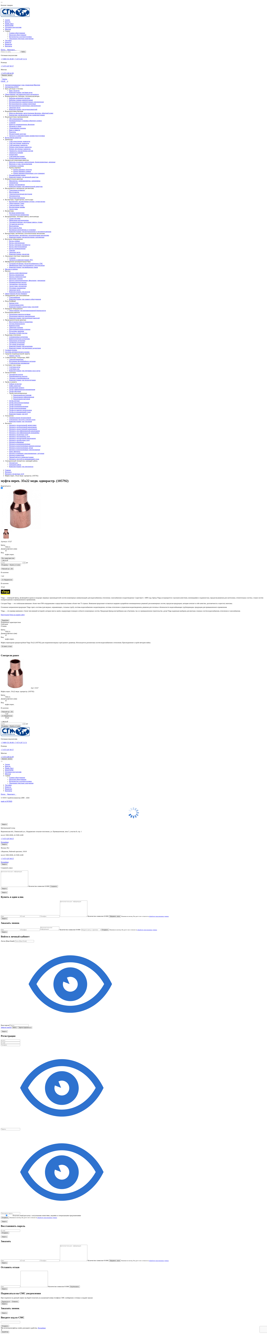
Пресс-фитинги (14, 451)
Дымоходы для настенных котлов (21, 151)
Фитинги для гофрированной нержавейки (24, 433)
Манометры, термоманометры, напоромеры (24, 181)
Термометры (13, 183)
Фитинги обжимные (16, 442)
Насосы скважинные (16, 275)
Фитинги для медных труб (18, 434)
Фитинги (8, 472)
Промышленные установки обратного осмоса (25, 121)
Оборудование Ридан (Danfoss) (16, 293)
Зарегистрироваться (25, 1027)
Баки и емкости (14, 130)
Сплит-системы (14, 218)
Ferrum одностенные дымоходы (20, 147)
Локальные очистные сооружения (21, 38)
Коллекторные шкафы (17, 207)
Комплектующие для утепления (20, 421)
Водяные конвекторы (16, 213)
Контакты (8, 46)
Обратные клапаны (16, 327)
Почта (4, 50)
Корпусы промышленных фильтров (22, 124)
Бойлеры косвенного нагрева (19, 98)
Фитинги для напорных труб (19, 436)
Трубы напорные (15, 404)
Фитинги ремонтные (16, 455)
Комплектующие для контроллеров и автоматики (26, 237)
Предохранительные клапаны (19, 329)
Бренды (7, 22)
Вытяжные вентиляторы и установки (22, 230)
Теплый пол (13, 463)
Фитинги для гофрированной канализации (24, 431)
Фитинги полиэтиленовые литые (21, 448)
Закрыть (4, 824)
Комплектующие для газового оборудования (25, 299)
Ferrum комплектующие (17, 158)
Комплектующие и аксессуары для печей (23, 307)
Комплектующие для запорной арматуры (23, 177)
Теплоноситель (14, 196)
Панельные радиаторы (17, 340)
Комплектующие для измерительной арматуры (26, 186)
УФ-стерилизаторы (16, 119)
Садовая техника (11, 350)
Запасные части (14, 107)
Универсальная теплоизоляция (20, 418)
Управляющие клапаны (17, 128)
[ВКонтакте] (2, 488)
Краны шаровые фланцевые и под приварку (29, 173)
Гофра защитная (15, 386)
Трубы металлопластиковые (19, 403)
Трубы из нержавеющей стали (20, 412)
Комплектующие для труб (18, 414)
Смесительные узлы (16, 205)
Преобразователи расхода (18, 376)
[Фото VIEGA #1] (21, 528)
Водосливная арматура (13, 137)
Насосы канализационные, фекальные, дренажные (27, 280)
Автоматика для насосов (18, 284)
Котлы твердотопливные (18, 247)
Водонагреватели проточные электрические (25, 106)
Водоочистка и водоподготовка (20, 37)
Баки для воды (14, 90)
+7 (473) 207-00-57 (7, 839)
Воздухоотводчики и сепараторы (21, 322)
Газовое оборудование (17, 33)
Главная (8, 470)
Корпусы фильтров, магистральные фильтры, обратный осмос (31, 113)
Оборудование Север (16, 203)
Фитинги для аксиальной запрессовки (22, 425)
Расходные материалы (17, 198)
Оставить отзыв (7, 646)
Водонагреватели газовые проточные (22, 104)
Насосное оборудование (17, 35)
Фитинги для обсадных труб (19, 440)
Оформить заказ (115, 916)
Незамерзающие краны (17, 175)
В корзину (5, 565)
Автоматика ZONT (12, 87)
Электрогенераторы (16, 359)
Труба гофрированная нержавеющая (22, 389)
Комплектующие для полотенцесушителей (24, 318)
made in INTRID (6, 801)
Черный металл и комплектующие (21, 457)
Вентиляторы (14, 226)
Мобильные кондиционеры (19, 220)
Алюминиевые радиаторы (18, 337)
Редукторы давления (16, 331)
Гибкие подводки (15, 384)
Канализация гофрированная (23, 397)
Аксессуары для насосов (18, 286)
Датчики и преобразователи (19, 378)
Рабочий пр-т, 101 (7, 569)
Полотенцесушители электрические (22, 316)
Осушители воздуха (16, 224)
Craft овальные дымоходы (18, 145)
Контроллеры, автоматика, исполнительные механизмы (29, 235)
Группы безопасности (17, 324)
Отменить (15, 1301)
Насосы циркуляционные (18, 273)
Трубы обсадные (15, 391)
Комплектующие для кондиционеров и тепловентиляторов (30, 231)
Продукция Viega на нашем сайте (13, 615)
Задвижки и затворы (16, 166)
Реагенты (12, 132)
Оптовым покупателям (13, 27)
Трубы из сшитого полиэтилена (20, 410)
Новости (8, 42)
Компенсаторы (14, 325)
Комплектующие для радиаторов (21, 346)
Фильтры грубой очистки (18, 333)
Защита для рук (14, 356)
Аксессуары (13, 209)
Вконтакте (11, 50)
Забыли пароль (6, 1027)
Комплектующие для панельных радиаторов (25, 348)
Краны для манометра (17, 184)
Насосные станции (16, 278)
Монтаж (8, 29)
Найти (23, 52)
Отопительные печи (16, 305)
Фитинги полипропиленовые (19, 444)
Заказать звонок (7, 75)
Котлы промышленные (17, 248)
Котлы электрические (17, 243)
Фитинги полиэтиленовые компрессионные (25, 446)
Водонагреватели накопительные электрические (26, 102)
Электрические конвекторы (19, 215)
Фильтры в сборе (15, 126)
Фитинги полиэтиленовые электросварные (24, 450)
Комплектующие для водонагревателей (23, 109)
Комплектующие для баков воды (20, 92)
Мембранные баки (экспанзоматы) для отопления (27, 265)
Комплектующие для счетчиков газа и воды (24, 371)
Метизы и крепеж (11, 269)
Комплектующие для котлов (19, 254)
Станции (12, 258)
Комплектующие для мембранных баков (23, 267)
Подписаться (6, 1301)
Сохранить (53, 886)
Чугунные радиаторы (16, 344)
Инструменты (14, 192)
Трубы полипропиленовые (18, 406)
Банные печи (13, 303)
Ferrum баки (13, 154)
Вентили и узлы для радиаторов (20, 164)
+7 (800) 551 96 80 (7, 59)
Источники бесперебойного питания (22, 361)
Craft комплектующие (17, 156)
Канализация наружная (21, 399)
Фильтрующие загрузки (17, 134)
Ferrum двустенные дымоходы (20, 149)
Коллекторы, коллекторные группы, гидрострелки (27, 201)
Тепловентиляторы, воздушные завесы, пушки (25, 222)
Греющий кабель (15, 465)
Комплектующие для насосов (19, 292)
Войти (14, 1027)
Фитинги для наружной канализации (22, 438)
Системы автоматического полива (17, 352)
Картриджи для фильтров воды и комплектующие (27, 115)
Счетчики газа (14, 369)
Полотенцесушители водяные (19, 314)
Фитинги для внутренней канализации (23, 429)
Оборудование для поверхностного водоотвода (22, 94)
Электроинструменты (17, 190)
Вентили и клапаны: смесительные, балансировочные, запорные (32, 162)
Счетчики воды (14, 367)
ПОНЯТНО (5, 1332)
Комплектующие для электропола (21, 466)
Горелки (12, 250)
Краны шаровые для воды (22, 169)
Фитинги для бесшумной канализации (23, 427)
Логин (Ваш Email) (7, 941)
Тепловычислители (16, 374)
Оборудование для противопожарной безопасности (27, 310)
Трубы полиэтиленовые (17, 408)
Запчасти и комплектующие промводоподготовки (27, 136)
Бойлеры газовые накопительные (21, 100)
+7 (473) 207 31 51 (20, 59)
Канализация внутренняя (22, 395)
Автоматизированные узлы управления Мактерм (22, 85)
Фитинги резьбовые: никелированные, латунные (26, 453)
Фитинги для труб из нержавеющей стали (24, 459)
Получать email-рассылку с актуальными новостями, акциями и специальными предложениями (46, 1215)
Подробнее (5, 620)
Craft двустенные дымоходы (19, 143)
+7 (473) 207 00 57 (7, 66)
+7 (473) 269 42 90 (7, 73)
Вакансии (8, 44)
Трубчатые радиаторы (17, 342)
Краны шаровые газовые (22, 171)
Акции (7, 20)
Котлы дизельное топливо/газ (19, 245)
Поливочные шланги (16, 387)
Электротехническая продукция (20, 194)
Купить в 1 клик (15, 565)
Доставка (8, 40)
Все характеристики (8, 558)
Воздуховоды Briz (15, 228)
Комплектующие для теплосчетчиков (22, 380)
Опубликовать (74, 1286)
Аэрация (12, 122)
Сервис (7, 31)
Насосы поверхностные (17, 277)
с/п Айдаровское (7, 580)
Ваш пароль (5, 1025)
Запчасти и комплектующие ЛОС (21, 260)
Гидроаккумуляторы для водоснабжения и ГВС (26, 263)
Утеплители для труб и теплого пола (22, 419)
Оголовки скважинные (17, 288)
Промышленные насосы (17, 282)
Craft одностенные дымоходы (19, 141)
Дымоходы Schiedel (16, 153)
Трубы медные (14, 401)
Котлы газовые (14, 241)
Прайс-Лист (9, 23)
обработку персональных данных (159, 916)
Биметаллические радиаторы (19, 339)
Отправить (105, 930)
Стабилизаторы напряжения (19, 363)
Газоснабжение (14, 297)
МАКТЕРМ (9, 25)
